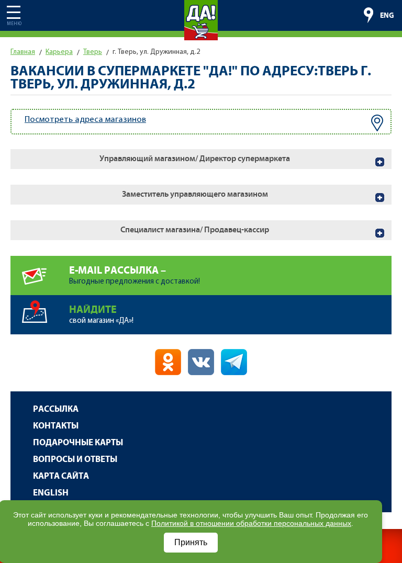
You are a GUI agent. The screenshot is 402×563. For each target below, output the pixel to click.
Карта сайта (61, 476)
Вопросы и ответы (75, 460)
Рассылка (56, 409)
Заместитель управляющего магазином (195, 194)
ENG (387, 16)
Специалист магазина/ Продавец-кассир (194, 230)
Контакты (56, 426)
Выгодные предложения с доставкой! (134, 275)
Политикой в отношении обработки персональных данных (251, 523)
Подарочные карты (78, 443)
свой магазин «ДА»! (101, 314)
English (51, 493)
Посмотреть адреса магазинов (85, 119)
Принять (190, 542)
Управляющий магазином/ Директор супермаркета (194, 158)
